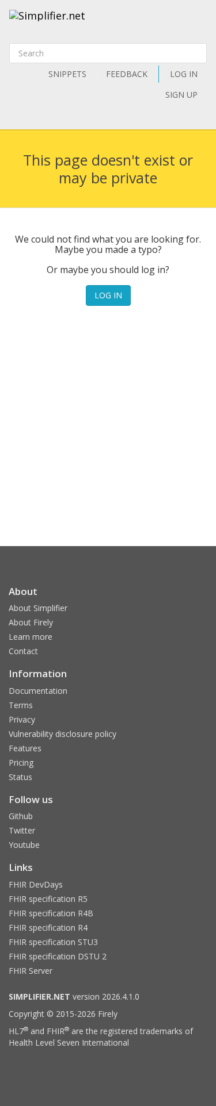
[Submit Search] (197, 53)
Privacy (22, 719)
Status (20, 776)
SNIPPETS (67, 73)
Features (25, 748)
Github (21, 816)
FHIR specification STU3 (53, 941)
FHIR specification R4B (51, 913)
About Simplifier (38, 607)
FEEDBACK (126, 73)
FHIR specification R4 (48, 927)
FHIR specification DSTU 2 (58, 956)
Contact (23, 651)
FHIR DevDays (36, 884)
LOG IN (184, 73)
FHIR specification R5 (48, 898)
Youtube (24, 844)
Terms (21, 705)
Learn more (30, 636)
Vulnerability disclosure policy (62, 733)
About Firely (31, 622)
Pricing (21, 762)
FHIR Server (30, 970)
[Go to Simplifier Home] (47, 23)
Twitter (22, 830)
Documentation (38, 690)
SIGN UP (181, 94)
